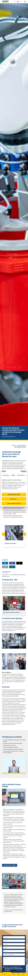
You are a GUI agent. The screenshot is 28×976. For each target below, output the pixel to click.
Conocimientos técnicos (21, 445)
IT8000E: (5, 507)
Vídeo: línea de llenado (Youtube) (11, 612)
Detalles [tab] (13, 475)
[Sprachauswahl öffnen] (17, 1)
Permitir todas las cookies (14, 494)
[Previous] (3, 534)
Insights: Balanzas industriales (20, 446)
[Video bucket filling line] (14, 603)
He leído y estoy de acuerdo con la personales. (14, 968)
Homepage (13, 445)
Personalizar (13, 499)
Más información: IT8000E (10, 865)
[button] (5, 563)
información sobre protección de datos (14, 968)
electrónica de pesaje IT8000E (11, 696)
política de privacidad (7, 487)
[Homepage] (5, 2)
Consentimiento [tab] (5, 475)
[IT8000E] (14, 797)
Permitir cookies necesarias (14, 503)
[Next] (24, 534)
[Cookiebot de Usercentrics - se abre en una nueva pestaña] (20, 471)
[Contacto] (14, 1)
